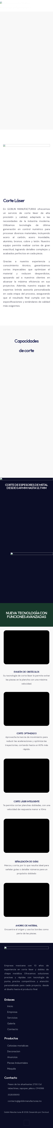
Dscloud (45, 1112)
